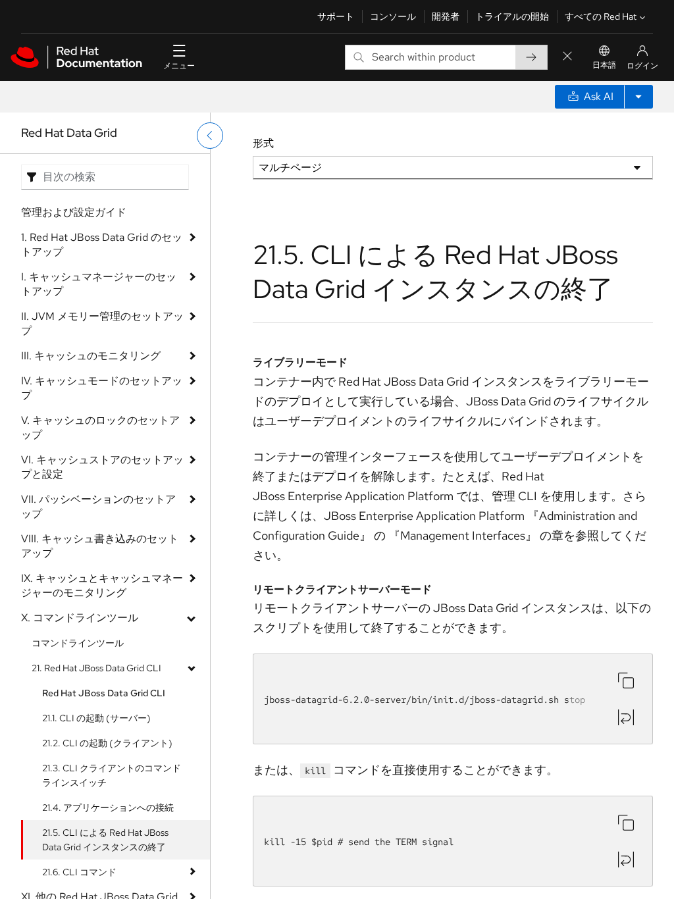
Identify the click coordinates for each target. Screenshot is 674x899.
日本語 (604, 65)
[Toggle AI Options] (638, 97)
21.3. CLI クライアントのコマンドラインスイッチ (111, 775)
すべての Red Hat (600, 16)
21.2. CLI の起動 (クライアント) (107, 743)
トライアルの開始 (512, 16)
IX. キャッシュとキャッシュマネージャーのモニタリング (102, 585)
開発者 (445, 16)
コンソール (393, 16)
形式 (263, 143)
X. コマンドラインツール (79, 618)
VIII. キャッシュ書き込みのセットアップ (99, 546)
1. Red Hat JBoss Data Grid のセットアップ (101, 244)
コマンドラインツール (78, 643)
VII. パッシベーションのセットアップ (98, 506)
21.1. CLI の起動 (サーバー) (96, 718)
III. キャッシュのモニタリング (91, 356)
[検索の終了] (567, 57)
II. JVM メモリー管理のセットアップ (102, 323)
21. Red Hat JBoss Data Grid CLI (96, 668)
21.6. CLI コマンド (79, 872)
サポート (335, 16)
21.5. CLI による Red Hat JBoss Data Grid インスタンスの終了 (105, 840)
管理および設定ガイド (73, 212)
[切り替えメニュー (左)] (210, 135)
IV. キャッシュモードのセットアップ (101, 388)
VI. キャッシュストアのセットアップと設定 (102, 467)
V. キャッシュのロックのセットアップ (100, 427)
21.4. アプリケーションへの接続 (108, 807)
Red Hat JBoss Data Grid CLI (103, 693)
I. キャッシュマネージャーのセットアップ (98, 284)
